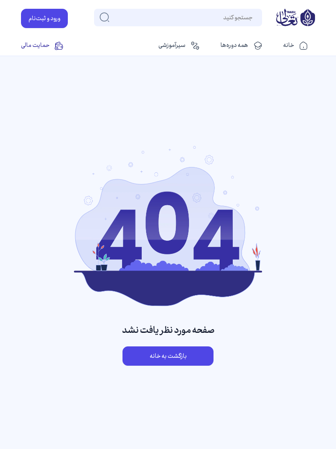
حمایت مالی (35, 45)
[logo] (295, 18)
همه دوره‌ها (234, 45)
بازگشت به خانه (168, 356)
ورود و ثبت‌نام (44, 18)
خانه (288, 45)
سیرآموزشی (172, 45)
